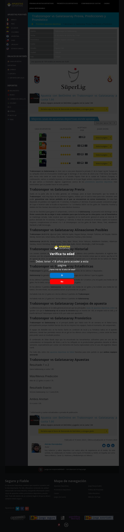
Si (62, 275)
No (62, 281)
